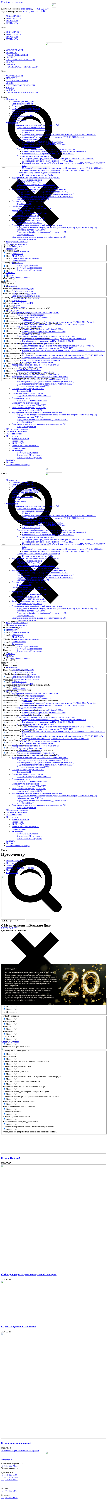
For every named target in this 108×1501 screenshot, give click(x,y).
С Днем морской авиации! (16, 1443)
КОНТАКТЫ (12, 23)
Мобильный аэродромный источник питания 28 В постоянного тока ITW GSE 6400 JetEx (62, 168)
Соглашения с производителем (25, 111)
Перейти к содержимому (12, 2)
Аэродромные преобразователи (31, 127)
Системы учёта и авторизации (25, 215)
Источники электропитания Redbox (38, 175)
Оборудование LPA (25, 234)
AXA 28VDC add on (31, 146)
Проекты (10, 275)
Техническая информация (18, 277)
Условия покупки (14, 246)
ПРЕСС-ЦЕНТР (13, 18)
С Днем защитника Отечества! (18, 1326)
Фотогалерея (12, 872)
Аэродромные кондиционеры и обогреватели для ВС (36, 177)
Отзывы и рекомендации (23, 101)
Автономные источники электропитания (35, 156)
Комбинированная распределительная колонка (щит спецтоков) (45, 194)
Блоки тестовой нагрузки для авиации (29, 220)
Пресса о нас (17, 253)
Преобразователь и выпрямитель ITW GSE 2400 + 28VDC (48, 154)
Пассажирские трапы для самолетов (28, 201)
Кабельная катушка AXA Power (31, 230)
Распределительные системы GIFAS (33, 199)
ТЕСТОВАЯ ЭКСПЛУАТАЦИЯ (20, 60)
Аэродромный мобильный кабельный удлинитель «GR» (42, 232)
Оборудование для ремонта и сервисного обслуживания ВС (39, 237)
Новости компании (20, 251)
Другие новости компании (13, 930)
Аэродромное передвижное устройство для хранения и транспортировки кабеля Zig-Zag (57, 227)
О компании (11, 99)
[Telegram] (44, 11)
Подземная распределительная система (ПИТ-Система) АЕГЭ (45, 196)
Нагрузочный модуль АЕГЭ (29, 223)
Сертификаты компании (22, 104)
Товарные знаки (19, 120)
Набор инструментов (26, 239)
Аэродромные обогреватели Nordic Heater (36, 184)
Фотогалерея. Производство (29, 268)
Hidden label (11, 266)
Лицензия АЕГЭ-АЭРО (22, 116)
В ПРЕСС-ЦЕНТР (9, 928)
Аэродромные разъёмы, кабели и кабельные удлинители (37, 225)
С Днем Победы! (10, 1158)
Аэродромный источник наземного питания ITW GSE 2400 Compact (53, 137)
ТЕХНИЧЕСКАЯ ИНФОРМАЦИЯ (22, 67)
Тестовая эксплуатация (16, 244)
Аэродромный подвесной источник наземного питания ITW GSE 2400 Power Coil (59, 135)
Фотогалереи (17, 263)
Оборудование (12, 123)
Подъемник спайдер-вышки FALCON (34, 208)
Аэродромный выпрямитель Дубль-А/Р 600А (42, 142)
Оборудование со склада (17, 242)
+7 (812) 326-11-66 (41, 9)
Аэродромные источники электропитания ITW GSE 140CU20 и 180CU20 (55, 170)
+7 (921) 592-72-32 (31, 11)
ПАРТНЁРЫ (12, 21)
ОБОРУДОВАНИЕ (14, 50)
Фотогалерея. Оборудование (29, 270)
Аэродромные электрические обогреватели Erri (38, 187)
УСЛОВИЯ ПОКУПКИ (17, 55)
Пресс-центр (12, 249)
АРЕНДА (10, 64)
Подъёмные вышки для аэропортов (27, 206)
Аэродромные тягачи (21, 211)
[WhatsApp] (41, 11)
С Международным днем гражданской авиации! (29, 1274)
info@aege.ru (26, 9)
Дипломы (16, 118)
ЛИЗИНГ (10, 57)
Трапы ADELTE (24, 204)
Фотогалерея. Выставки (27, 265)
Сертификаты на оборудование (26, 108)
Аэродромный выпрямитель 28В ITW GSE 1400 (43, 144)
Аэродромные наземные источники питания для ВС (35, 125)
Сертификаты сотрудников (24, 106)
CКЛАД (10, 62)
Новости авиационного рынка (25, 258)
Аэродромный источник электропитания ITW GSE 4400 (47, 161)
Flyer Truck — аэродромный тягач (32, 213)
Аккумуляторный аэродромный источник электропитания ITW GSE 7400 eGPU (58, 158)
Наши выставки (19, 261)
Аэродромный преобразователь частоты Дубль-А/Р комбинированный (54, 151)
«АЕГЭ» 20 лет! (10, 1041)
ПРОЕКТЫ (11, 52)
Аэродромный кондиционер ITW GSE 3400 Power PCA (29, 181)
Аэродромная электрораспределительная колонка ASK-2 (42, 192)
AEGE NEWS (18, 256)
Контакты (10, 272)
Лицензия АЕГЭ (19, 113)
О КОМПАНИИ (13, 16)
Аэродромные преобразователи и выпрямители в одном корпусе (46, 149)
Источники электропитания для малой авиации (38, 173)
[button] (54, 27)
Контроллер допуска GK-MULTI (31, 218)
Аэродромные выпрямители (29, 139)
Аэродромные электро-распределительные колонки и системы (40, 189)
